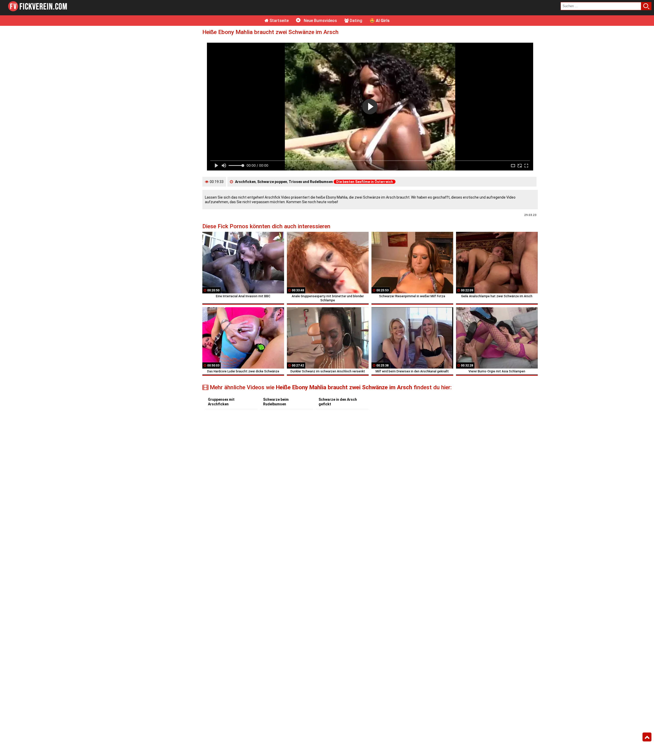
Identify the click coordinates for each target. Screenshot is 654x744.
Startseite (278, 20)
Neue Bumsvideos (320, 20)
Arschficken (245, 182)
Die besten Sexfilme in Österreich (364, 182)
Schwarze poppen (272, 182)
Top (647, 737)
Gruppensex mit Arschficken (221, 401)
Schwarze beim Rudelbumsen (276, 401)
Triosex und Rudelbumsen (311, 182)
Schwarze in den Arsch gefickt (338, 401)
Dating (355, 20)
